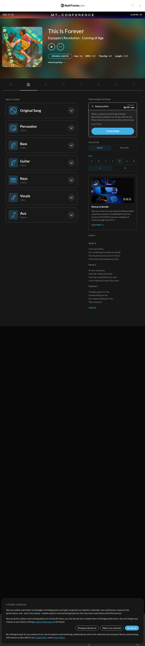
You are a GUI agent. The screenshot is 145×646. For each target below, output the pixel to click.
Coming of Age (93, 38)
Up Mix (100, 148)
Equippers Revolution (64, 38)
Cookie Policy (41, 637)
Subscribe (112, 131)
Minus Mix (124, 148)
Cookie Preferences (44, 622)
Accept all (132, 628)
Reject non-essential (112, 628)
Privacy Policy (58, 637)
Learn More (96, 124)
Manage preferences (87, 628)
